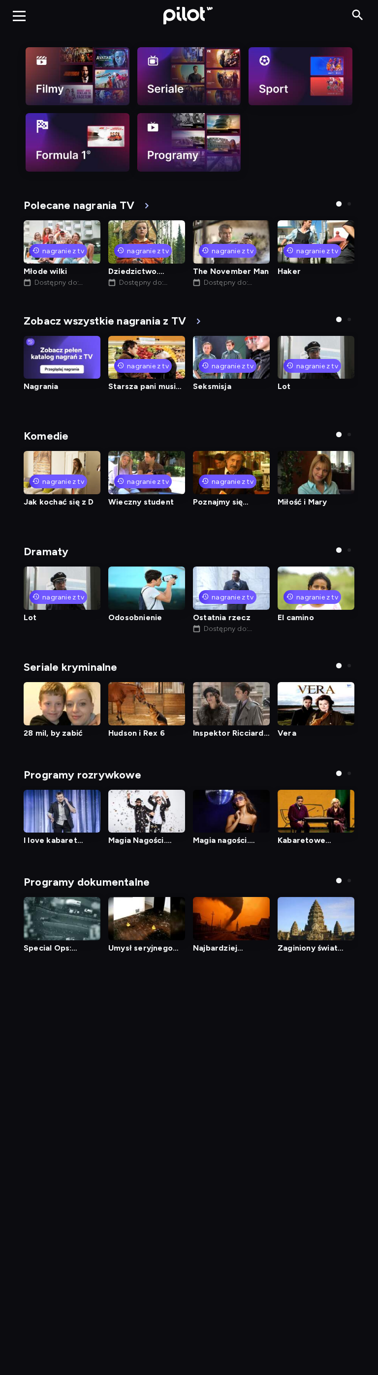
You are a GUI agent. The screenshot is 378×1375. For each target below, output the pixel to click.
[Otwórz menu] (19, 15)
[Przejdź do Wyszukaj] (357, 15)
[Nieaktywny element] (77, 76)
